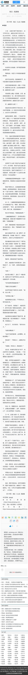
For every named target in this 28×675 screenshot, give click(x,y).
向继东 (9, 643)
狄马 (3, 651)
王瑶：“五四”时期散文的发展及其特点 (11, 611)
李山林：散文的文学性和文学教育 (10, 615)
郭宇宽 (9, 641)
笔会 (8, 504)
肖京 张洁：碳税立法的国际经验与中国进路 (12, 595)
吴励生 (23, 659)
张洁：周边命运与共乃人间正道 (9, 589)
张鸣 (9, 645)
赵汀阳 (16, 643)
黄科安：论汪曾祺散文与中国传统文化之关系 (12, 624)
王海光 (23, 645)
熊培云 (23, 651)
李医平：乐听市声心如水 (8, 622)
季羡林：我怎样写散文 (7, 613)
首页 (2, 6)
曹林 (9, 637)
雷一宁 (23, 653)
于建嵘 (16, 639)
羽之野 (3, 663)
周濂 (3, 647)
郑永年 (16, 635)
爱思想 (5, 2)
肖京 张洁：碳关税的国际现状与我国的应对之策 (13, 602)
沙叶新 (23, 655)
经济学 (13, 6)
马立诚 (16, 641)
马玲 (16, 649)
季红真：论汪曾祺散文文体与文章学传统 (11, 626)
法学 (7, 6)
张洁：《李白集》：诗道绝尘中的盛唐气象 (12, 582)
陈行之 (9, 635)
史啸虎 (16, 651)
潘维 (9, 661)
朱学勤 (3, 661)
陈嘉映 (3, 639)
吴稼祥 (23, 657)
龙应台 (23, 635)
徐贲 (3, 641)
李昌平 (3, 645)
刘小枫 (9, 653)
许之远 (3, 659)
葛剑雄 (9, 657)
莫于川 (23, 661)
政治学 (19, 6)
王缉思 (23, 647)
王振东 (23, 649)
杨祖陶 (23, 641)
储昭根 (16, 657)
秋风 (3, 653)
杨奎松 (16, 645)
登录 (13, 572)
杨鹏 (9, 647)
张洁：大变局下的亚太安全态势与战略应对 (12, 599)
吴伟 (16, 655)
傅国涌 (23, 637)
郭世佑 (9, 649)
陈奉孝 (3, 649)
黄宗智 (9, 639)
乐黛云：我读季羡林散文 (8, 617)
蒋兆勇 (9, 655)
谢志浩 (9, 663)
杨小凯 (16, 659)
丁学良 (3, 637)
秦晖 (3, 635)
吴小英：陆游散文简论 (7, 628)
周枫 (3, 655)
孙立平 (16, 663)
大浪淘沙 (19, 504)
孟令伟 (16, 653)
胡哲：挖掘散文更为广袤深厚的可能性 (11, 608)
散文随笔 (13, 504)
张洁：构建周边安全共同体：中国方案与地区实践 (14, 591)
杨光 (22, 663)
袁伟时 (9, 651)
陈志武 (23, 639)
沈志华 (3, 643)
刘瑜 (3, 657)
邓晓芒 (16, 647)
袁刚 (9, 659)
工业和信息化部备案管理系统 (14, 673)
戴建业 (23, 643)
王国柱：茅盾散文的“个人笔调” (9, 619)
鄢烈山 (16, 637)
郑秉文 (16, 661)
